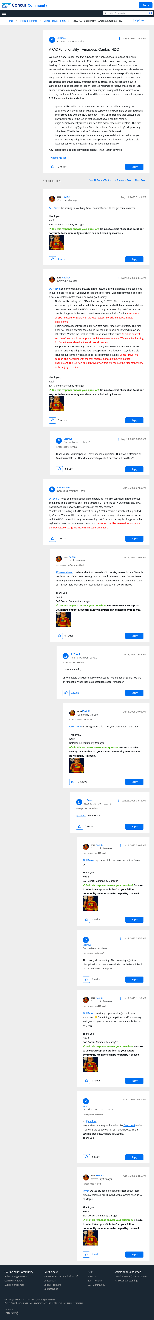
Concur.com (50, 1280)
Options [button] (139, 20)
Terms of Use (22, 1303)
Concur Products (52, 1285)
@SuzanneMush (64, 572)
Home (10, 21)
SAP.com (92, 1276)
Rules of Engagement (16, 1276)
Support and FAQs (14, 1285)
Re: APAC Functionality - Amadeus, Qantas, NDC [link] (97, 21)
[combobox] (128, 13)
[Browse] (5, 13)
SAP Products (95, 1280)
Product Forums (28, 21)
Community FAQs (14, 1280)
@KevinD (54, 498)
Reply (134, 167)
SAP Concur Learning (126, 1280)
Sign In (146, 5)
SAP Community (96, 1285)
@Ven (86, 1191)
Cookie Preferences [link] (75, 1303)
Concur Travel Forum (55, 21)
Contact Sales (51, 1289)
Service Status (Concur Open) (130, 1276)
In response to (66, 447)
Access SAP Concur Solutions (59, 1276)
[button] (119, 38)
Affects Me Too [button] (58, 158)
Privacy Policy (10, 1303)
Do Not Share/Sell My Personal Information (47, 1303)
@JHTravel (54, 208)
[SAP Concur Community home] (14, 5)
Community (37, 5)
